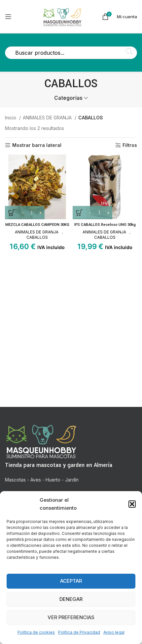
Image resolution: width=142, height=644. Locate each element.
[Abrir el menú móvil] (8, 16)
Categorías (68, 98)
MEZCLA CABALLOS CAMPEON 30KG (37, 224)
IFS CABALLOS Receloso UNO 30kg (105, 224)
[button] (132, 504)
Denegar (71, 599)
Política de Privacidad (79, 632)
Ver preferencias (71, 617)
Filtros (130, 145)
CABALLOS (37, 237)
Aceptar (71, 581)
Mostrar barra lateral (36, 145)
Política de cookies (36, 632)
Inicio (11, 117)
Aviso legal (113, 632)
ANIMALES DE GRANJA (48, 117)
